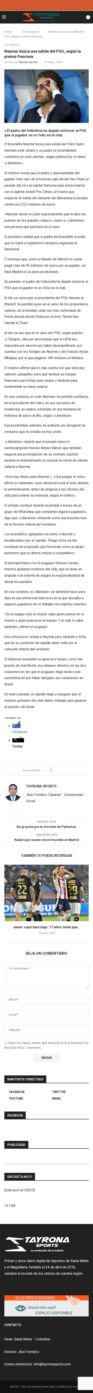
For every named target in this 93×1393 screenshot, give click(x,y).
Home (8, 31)
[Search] (81, 17)
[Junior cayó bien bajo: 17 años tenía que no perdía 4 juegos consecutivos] (46, 893)
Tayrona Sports (28, 62)
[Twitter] (46, 5)
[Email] (52, 5)
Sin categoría (30, 31)
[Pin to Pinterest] (67, 770)
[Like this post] (54, 770)
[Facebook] (41, 5)
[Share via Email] (71, 770)
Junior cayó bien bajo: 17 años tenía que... (46, 927)
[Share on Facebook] (58, 770)
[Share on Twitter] (62, 770)
